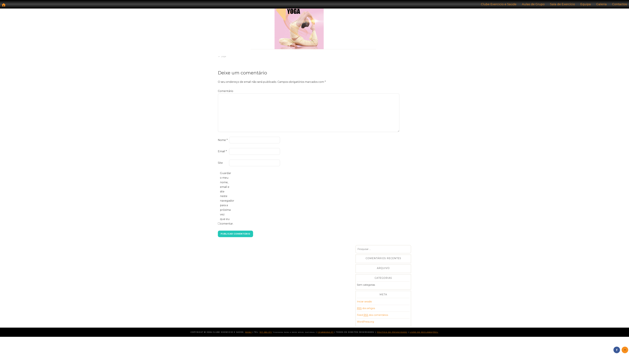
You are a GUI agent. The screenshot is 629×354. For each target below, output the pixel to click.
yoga (223, 56)
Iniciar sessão (364, 301)
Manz (248, 332)
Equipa (585, 4)
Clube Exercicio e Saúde (498, 4)
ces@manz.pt (326, 332)
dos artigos (366, 308)
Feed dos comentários (372, 315)
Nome (223, 140)
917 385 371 (266, 332)
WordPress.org (365, 321)
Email (222, 151)
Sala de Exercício (562, 4)
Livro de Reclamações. (424, 332)
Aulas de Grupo (533, 4)
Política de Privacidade (392, 332)
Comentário (223, 91)
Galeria (601, 4)
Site (220, 162)
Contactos (619, 4)
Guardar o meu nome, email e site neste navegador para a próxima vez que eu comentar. (225, 198)
